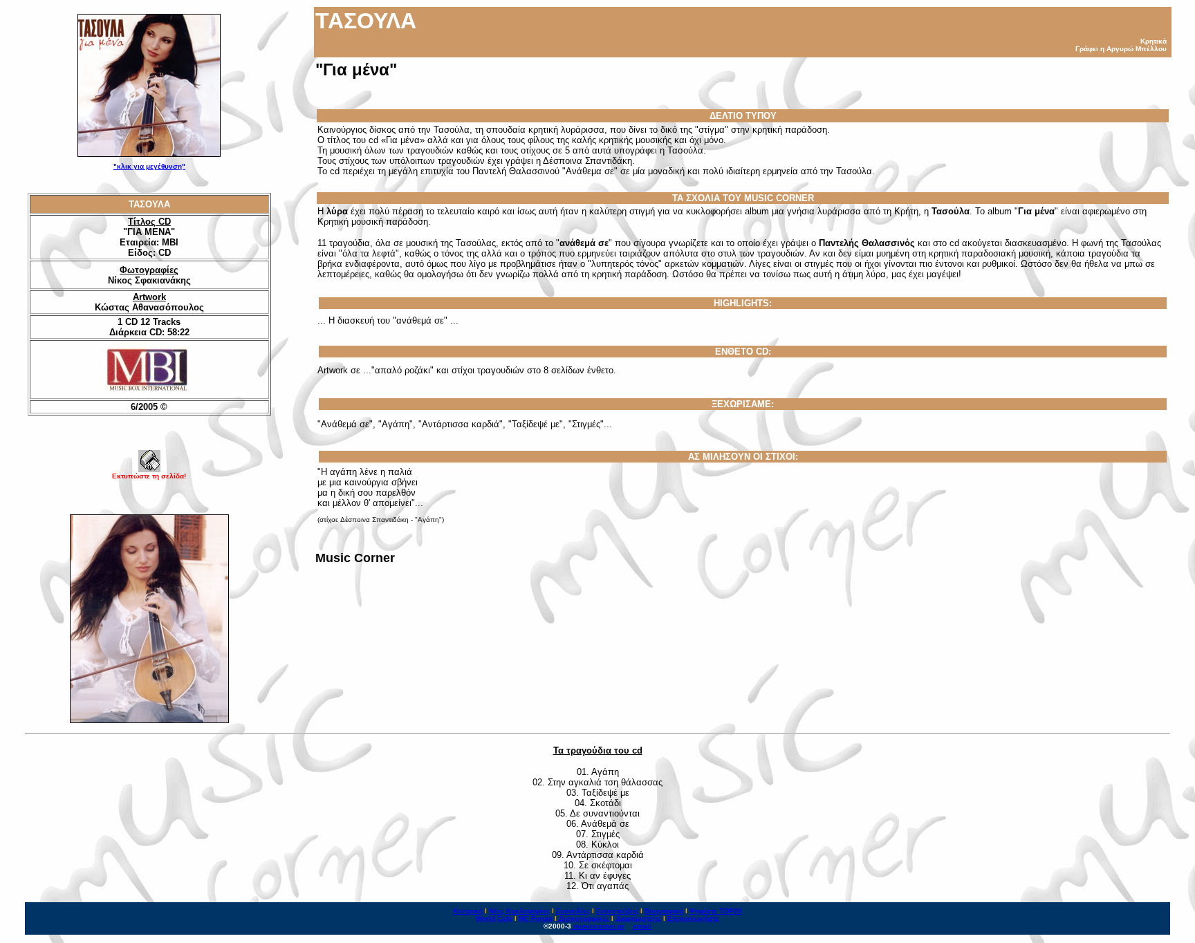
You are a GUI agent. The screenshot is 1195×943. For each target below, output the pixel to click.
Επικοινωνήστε (693, 918)
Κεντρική (468, 911)
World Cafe (494, 918)
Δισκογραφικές (584, 918)
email (642, 926)
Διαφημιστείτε (638, 918)
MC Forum (536, 918)
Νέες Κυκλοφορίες (519, 911)
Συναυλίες (573, 911)
